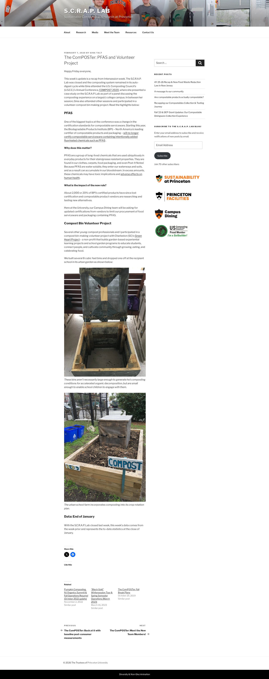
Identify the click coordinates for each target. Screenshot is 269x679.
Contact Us (148, 32)
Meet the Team (112, 32)
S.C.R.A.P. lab (87, 10)
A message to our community (169, 91)
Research (81, 32)
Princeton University (97, 662)
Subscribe (162, 155)
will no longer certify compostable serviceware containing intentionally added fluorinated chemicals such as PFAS (101, 136)
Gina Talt (96, 53)
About (67, 32)
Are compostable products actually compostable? (179, 97)
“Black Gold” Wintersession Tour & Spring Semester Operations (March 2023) (102, 595)
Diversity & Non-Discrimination (134, 674)
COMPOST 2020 (109, 89)
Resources (130, 32)
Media (95, 32)
